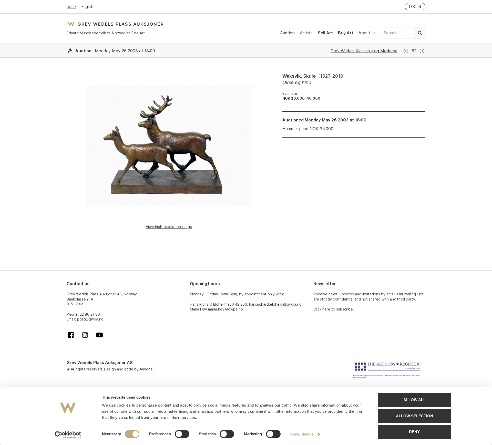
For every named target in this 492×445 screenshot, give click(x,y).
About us (367, 32)
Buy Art (345, 32)
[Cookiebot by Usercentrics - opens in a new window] (68, 435)
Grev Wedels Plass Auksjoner (115, 24)
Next (422, 51)
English (87, 6)
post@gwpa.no (90, 319)
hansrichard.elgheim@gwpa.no (275, 304)
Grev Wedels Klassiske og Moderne (364, 50)
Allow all (414, 400)
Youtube (99, 335)
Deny (414, 432)
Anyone (146, 369)
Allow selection (414, 416)
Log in (415, 6)
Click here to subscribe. (333, 309)
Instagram (85, 335)
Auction (287, 32)
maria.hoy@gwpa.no (225, 309)
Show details (301, 434)
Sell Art (325, 32)
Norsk (71, 6)
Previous (406, 51)
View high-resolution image (169, 226)
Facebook (71, 335)
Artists (306, 32)
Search (419, 32)
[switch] (182, 434)
